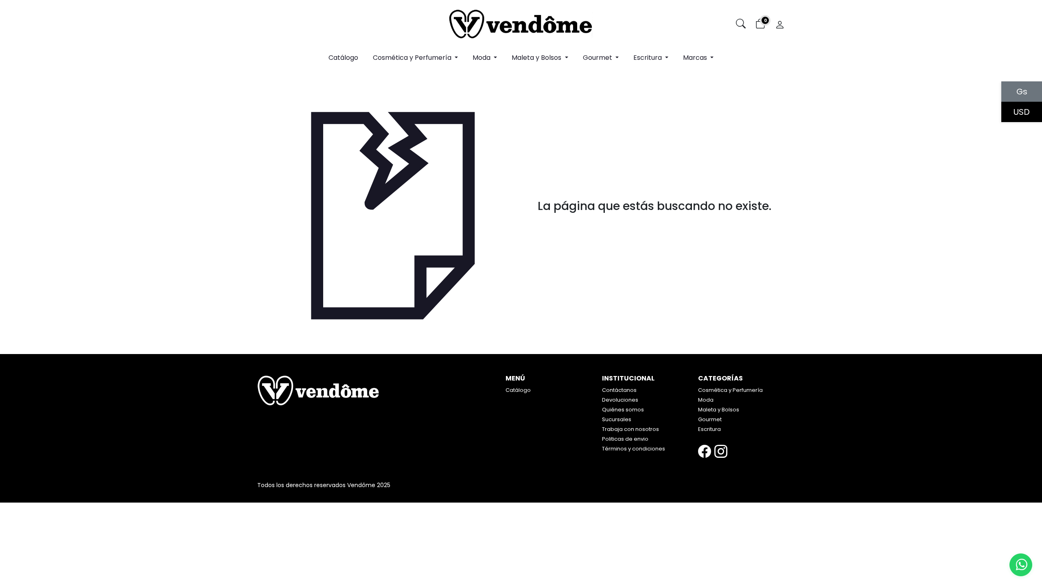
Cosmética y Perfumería (730, 390)
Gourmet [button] (598, 57)
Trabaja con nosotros (630, 429)
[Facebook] (704, 451)
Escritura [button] (648, 57)
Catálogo (343, 57)
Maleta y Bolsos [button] (537, 57)
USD (1022, 112)
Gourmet (710, 419)
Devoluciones (620, 400)
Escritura (709, 429)
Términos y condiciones (633, 449)
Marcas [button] (696, 57)
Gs (1021, 91)
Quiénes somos (623, 409)
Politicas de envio (625, 439)
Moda (706, 400)
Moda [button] (482, 57)
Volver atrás (654, 224)
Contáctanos (619, 390)
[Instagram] (720, 451)
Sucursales (616, 419)
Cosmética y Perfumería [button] (413, 57)
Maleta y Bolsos (718, 409)
